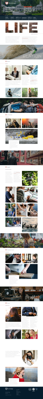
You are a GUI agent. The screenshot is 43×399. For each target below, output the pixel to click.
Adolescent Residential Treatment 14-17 (18, 18)
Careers (17, 394)
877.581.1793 (15, 383)
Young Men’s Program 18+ (7, 18)
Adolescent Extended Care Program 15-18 (24, 18)
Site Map (17, 393)
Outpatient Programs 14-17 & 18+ (30, 18)
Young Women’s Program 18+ (13, 18)
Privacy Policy (18, 391)
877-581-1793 (6, 393)
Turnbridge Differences (35, 18)
